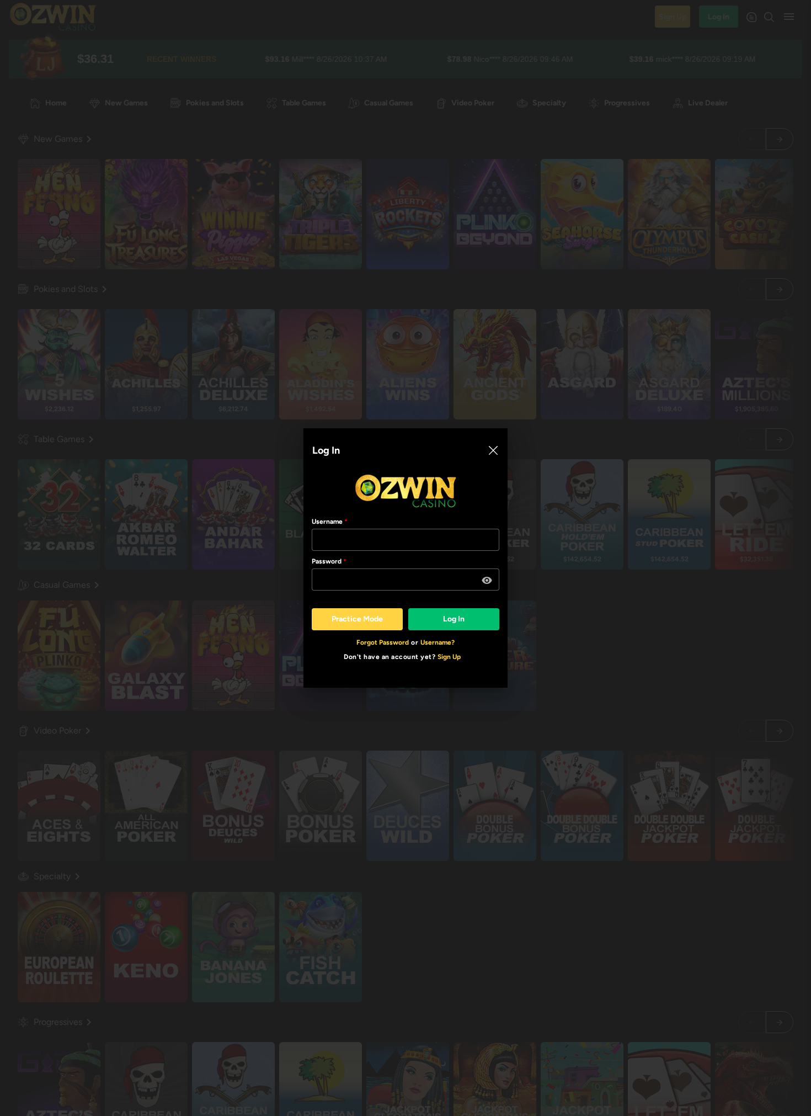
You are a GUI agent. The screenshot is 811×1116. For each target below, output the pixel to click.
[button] (487, 580)
